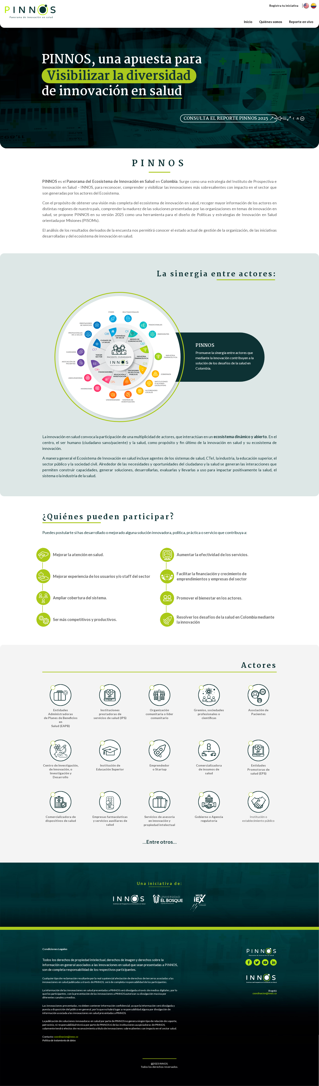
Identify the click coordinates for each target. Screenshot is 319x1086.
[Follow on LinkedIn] (273, 962)
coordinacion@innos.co (66, 1036)
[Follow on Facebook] (248, 962)
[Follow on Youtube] (265, 962)
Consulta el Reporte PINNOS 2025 (226, 118)
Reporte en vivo (301, 22)
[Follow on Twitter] (257, 962)
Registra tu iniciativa (283, 5)
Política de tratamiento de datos (59, 1040)
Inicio (248, 22)
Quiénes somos (270, 22)
